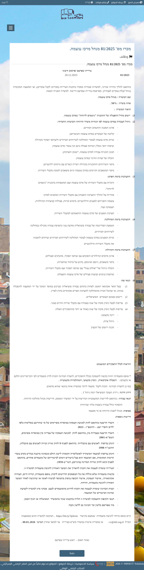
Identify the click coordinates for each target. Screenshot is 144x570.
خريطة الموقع (66, 563)
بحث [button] (4, 2)
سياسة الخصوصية (84, 563)
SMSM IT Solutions (134, 563)
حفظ (72, 553)
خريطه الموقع (117, 2)
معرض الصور (134, 2)
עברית (88, 2)
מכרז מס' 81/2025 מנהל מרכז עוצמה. (100, 49)
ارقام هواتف (101, 2)
